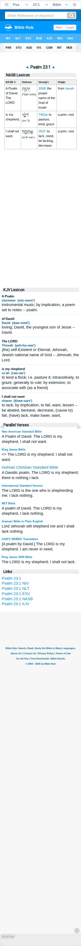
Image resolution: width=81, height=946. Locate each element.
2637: (42, 131)
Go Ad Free (8, 936)
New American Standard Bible (22, 431)
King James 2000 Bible (17, 557)
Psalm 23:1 (11, 578)
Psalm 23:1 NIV (15, 583)
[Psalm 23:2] (75, 437)
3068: (42, 88)
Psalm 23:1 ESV (16, 594)
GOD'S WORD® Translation (20, 539)
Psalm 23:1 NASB (17, 599)
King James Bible (13, 449)
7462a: (43, 114)
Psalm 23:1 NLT (15, 588)
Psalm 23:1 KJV (15, 604)
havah (69, 88)
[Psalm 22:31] (5, 437)
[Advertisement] (40, 246)
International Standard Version (22, 485)
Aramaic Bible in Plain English (22, 521)
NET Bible (8, 503)
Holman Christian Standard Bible (30, 467)
